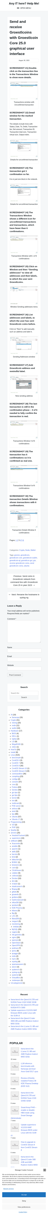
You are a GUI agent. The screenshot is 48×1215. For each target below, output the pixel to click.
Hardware (15, 731)
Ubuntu (15, 817)
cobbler (15, 873)
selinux (15, 809)
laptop (14, 739)
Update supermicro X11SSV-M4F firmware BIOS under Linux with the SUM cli (24, 1013)
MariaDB (15, 919)
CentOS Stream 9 (19, 771)
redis (14, 956)
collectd (15, 876)
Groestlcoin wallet (30, 558)
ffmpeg (14, 889)
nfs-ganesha (17, 935)
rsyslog (15, 961)
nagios (14, 932)
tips (13, 814)
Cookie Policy (23, 1212)
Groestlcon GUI (26, 560)
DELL (14, 736)
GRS (34, 560)
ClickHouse (16, 870)
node (27, 550)
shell (14, 811)
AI (11, 715)
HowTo (13, 750)
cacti (14, 868)
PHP (14, 827)
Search (24, 697)
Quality (13, 830)
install (13, 752)
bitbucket (15, 860)
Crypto (21, 550)
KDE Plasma (17, 908)
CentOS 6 (16, 760)
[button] (45, 1170)
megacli (15, 921)
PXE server (16, 806)
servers (14, 833)
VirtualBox (16, 978)
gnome (17, 555)
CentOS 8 (16, 766)
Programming (16, 822)
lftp (13, 913)
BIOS (14, 733)
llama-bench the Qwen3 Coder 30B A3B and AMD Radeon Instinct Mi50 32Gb (24, 1021)
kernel (14, 798)
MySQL (15, 929)
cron (13, 784)
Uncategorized (16, 983)
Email (9, 656)
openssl (15, 940)
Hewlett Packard (18, 835)
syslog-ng (16, 972)
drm (13, 881)
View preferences (24, 1207)
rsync (14, 959)
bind (13, 857)
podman (15, 948)
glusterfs (15, 894)
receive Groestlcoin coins (19, 563)
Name (9, 647)
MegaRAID (16, 744)
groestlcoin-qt (15, 560)
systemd (15, 975)
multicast (15, 803)
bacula (14, 854)
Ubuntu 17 (16, 819)
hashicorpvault (17, 900)
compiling (16, 776)
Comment (11, 619)
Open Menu (25, 8)
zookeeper (16, 980)
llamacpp (15, 717)
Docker (15, 878)
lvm (13, 801)
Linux (13, 755)
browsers (15, 865)
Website (10, 665)
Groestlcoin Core (16, 558)
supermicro (16, 838)
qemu (14, 951)
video (14, 747)
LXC (13, 916)
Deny (24, 1201)
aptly (14, 851)
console (15, 782)
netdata (16, 927)
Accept (24, 1195)
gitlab (14, 892)
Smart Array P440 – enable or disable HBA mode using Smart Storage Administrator (23, 1112)
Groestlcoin (25, 555)
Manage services (8, 1189)
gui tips (15, 795)
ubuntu (26, 566)
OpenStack (16, 943)
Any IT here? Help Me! (24, 3)
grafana (15, 897)
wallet (33, 550)
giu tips (15, 792)
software (14, 841)
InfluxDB (15, 902)
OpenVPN (16, 945)
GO (13, 825)
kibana (14, 911)
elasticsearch (17, 886)
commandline (17, 774)
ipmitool (15, 905)
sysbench (15, 970)
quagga (15, 953)
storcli (14, 967)
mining (14, 723)
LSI (13, 741)
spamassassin (17, 964)
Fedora (15, 787)
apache (15, 849)
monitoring (16, 924)
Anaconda (16, 843)
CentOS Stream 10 (19, 768)
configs (15, 779)
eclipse (15, 884)
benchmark (16, 758)
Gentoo (15, 790)
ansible (15, 846)
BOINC (15, 862)
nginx (14, 937)
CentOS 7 (16, 763)
